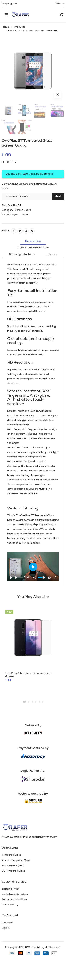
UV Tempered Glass (13, 871)
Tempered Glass (11, 855)
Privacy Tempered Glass (16, 860)
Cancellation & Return (15, 894)
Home (5, 27)
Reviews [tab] (51, 254)
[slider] (19, 577)
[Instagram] (26, 231)
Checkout (7, 923)
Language (7, 3)
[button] (61, 15)
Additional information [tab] (33, 247)
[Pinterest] (32, 231)
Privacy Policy (10, 904)
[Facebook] (13, 231)
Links (57, 3)
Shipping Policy (11, 889)
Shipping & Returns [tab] (22, 254)
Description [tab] (33, 241)
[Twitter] (20, 231)
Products (19, 27)
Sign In (6, 928)
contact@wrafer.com (44, 837)
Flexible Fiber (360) (13, 865)
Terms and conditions (14, 899)
